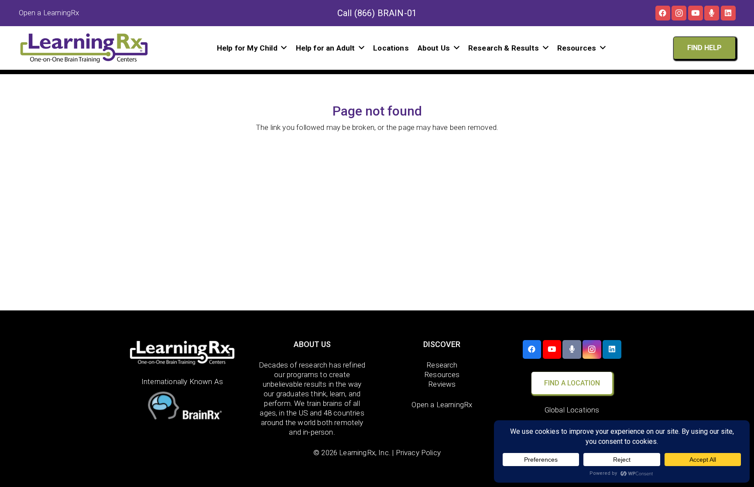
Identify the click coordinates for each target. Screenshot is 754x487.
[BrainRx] (182, 407)
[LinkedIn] (728, 13)
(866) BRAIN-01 (385, 13)
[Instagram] (679, 13)
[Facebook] (662, 13)
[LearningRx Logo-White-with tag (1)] (182, 352)
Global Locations (572, 409)
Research (441, 365)
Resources (442, 374)
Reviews (442, 384)
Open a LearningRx (441, 404)
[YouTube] (695, 13)
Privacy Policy (418, 452)
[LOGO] (84, 48)
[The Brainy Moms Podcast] (711, 13)
